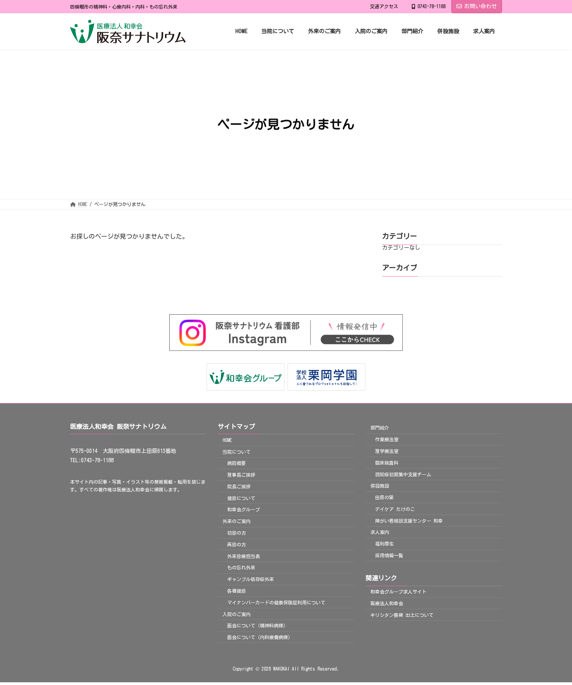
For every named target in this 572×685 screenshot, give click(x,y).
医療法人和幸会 (386, 603)
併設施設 (379, 485)
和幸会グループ (243, 509)
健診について (241, 498)
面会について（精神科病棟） (257, 625)
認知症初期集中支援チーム (403, 474)
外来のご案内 (237, 521)
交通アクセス (384, 6)
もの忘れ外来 (241, 567)
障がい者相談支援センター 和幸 (409, 520)
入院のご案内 (237, 614)
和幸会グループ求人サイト (398, 591)
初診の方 (236, 532)
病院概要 (236, 463)
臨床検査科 (386, 462)
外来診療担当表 (243, 556)
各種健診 (236, 590)
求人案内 (379, 532)
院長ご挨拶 (239, 486)
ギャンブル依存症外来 (250, 579)
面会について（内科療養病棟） (260, 637)
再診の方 (236, 544)
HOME (227, 440)
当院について (237, 451)
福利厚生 (384, 543)
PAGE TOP (551, 656)
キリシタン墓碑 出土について (401, 615)
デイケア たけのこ (395, 509)
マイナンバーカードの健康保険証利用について (276, 602)
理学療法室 (386, 451)
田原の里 (384, 497)
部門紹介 (379, 428)
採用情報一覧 (389, 555)
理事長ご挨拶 (241, 474)
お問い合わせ (480, 6)
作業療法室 (386, 439)
